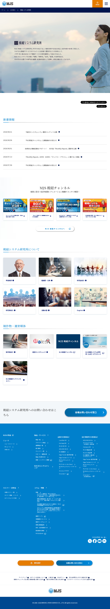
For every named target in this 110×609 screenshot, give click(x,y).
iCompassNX (87, 447)
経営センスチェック (39, 352)
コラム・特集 (39, 488)
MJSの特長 (7, 435)
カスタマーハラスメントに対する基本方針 (80, 579)
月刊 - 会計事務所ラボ (42, 528)
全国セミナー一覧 (9, 492)
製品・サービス (40, 435)
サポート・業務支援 (41, 454)
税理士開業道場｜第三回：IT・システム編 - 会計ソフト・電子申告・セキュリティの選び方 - (49, 500)
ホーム (3, 10)
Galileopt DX (62, 443)
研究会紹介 (80, 280)
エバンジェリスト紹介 (11, 498)
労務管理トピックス (41, 519)
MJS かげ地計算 (87, 453)
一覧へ (104, 537)
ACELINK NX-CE (63, 449)
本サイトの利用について (37, 577)
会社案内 (12, 10)
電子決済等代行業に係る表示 (55, 579)
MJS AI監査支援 (87, 450)
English (80, 310)
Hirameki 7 (62, 474)
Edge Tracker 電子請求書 (66, 455)
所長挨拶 (9, 280)
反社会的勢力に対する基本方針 (78, 577)
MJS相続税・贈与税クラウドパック (88, 455)
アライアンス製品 (41, 442)
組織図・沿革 (45, 280)
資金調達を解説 (40, 530)
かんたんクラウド (64, 471)
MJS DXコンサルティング (41, 467)
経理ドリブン (39, 516)
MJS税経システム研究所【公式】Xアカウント (93, 353)
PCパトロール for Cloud (65, 464)
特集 (37, 492)
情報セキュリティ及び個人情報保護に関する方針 (28, 579)
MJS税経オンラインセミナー (13, 380)
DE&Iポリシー (61, 577)
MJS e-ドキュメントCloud (64, 460)
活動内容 (44, 310)
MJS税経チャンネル (66, 352)
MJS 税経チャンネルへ (55, 229)
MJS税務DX (62, 452)
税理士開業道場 (40, 525)
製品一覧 (38, 440)
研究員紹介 (9, 310)
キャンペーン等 (40, 451)
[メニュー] (106, 3)
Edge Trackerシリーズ (65, 457)
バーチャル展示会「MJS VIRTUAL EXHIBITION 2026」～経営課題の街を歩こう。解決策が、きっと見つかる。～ (49, 495)
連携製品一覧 (39, 445)
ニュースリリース (9, 444)
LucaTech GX (62, 440)
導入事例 (38, 448)
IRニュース (8, 447)
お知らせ (7, 449)
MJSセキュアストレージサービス (67, 467)
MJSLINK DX (62, 446)
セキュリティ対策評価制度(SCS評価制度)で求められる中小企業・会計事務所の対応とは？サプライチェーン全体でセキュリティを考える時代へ (49, 510)
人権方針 (51, 577)
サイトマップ (23, 577)
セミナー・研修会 (9, 488)
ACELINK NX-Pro (88, 440)
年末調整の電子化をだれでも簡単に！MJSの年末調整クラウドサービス (49, 504)
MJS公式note (39, 533)
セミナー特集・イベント (11, 495)
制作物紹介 (9, 352)
